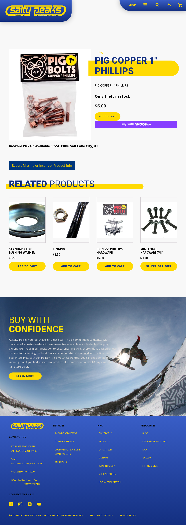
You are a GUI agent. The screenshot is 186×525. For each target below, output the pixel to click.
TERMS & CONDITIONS (101, 515)
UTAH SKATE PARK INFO (154, 441)
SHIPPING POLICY (107, 474)
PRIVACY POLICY (128, 515)
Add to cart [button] (27, 266)
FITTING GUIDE (149, 465)
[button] (145, 5)
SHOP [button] (132, 5)
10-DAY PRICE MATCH (110, 482)
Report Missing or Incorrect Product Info (42, 165)
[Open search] (157, 5)
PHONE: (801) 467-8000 (23, 471)
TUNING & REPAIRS (64, 441)
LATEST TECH (105, 449)
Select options (158, 266)
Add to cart (107, 116)
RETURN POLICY (107, 465)
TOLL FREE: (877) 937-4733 (24, 479)
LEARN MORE (25, 376)
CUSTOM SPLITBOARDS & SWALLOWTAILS (67, 452)
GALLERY (146, 457)
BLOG (145, 433)
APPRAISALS (61, 462)
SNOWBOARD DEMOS (66, 433)
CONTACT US (105, 433)
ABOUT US (104, 441)
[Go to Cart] (180, 5)
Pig (100, 52)
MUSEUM (103, 457)
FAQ (144, 449)
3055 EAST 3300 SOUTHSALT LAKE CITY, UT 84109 (24, 448)
